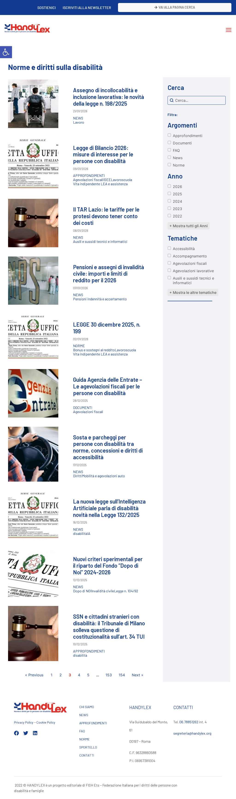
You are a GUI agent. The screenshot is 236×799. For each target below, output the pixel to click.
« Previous (34, 675)
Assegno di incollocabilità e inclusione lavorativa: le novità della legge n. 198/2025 (108, 97)
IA (88, 533)
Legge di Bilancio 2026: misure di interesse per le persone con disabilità (103, 154)
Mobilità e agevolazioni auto (103, 476)
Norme (79, 346)
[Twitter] (25, 733)
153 (109, 675)
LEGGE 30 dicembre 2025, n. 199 (106, 327)
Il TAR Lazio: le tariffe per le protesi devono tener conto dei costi (106, 216)
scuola (127, 180)
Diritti (77, 476)
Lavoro (78, 122)
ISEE (107, 180)
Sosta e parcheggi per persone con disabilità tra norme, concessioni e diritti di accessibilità (108, 447)
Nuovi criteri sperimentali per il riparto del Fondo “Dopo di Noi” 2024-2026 (108, 566)
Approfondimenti (89, 175)
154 (122, 675)
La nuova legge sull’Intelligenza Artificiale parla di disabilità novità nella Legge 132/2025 (109, 508)
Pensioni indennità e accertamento (100, 299)
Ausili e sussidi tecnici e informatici (100, 241)
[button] (6, 52)
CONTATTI (86, 755)
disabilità (80, 533)
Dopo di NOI (82, 591)
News (78, 118)
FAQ (82, 731)
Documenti (82, 407)
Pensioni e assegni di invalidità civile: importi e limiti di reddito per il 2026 (108, 274)
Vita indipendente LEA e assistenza (100, 184)
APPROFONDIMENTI (93, 723)
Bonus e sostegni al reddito (94, 350)
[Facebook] (16, 733)
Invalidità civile (102, 591)
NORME (84, 739)
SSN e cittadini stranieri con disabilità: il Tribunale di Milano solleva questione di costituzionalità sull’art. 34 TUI (109, 626)
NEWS (83, 715)
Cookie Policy (45, 722)
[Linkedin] (34, 733)
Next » (137, 675)
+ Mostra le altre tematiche (192, 292)
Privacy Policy (23, 722)
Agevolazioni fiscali (88, 180)
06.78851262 (188, 722)
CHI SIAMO (86, 707)
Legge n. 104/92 (126, 591)
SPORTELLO (88, 747)
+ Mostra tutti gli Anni (188, 226)
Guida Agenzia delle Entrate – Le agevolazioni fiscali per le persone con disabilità (107, 386)
